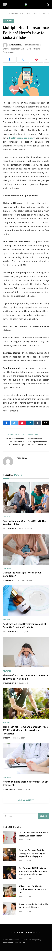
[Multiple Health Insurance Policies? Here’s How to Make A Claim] (26, 81)
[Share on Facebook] (9, 60)
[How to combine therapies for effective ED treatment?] (26, 758)
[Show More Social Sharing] (46, 60)
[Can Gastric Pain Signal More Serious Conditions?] (26, 549)
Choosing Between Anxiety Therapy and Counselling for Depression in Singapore (31, 853)
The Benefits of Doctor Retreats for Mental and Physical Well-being (25, 677)
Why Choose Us (33, 932)
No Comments (34, 49)
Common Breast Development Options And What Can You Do (37, 441)
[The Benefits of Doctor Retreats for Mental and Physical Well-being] (26, 652)
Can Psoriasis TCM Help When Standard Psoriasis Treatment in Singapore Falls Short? (33, 871)
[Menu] (5, 4)
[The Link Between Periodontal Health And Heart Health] (9, 837)
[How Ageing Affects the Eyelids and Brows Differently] (9, 908)
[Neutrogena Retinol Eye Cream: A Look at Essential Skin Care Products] (26, 600)
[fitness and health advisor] (26, 4)
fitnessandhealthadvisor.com (14, 942)
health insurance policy (21, 137)
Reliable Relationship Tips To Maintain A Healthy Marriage (15, 441)
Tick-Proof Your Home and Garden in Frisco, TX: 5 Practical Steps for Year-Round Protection (26, 730)
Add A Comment (26, 800)
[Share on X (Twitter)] (22, 60)
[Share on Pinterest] (36, 60)
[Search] (47, 4)
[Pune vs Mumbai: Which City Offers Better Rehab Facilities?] (26, 497)
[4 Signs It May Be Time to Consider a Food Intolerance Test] (9, 890)
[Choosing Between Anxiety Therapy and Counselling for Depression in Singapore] (9, 854)
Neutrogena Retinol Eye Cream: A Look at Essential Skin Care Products (24, 625)
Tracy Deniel (16, 45)
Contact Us (17, 932)
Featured (8, 21)
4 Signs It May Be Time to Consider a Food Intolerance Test (32, 889)
